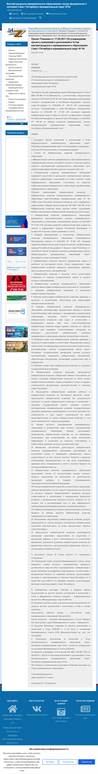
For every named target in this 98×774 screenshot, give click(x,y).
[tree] (16, 80)
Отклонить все (68, 762)
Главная (15, 14)
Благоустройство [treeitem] (15, 68)
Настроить (50, 762)
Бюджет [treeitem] (11, 102)
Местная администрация (33, 14)
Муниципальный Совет (58, 14)
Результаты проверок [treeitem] (17, 99)
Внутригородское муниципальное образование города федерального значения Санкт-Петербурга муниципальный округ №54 (47, 5)
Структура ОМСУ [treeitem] (15, 56)
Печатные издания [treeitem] (15, 105)
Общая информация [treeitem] (16, 53)
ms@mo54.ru (13, 735)
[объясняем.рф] (16, 311)
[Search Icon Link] (40, 18)
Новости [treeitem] (11, 50)
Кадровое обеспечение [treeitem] (17, 59)
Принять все (87, 762)
